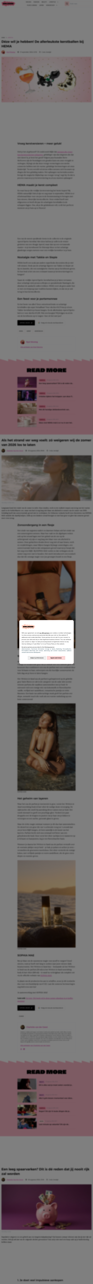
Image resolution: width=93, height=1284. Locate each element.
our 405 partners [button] (44, 633)
